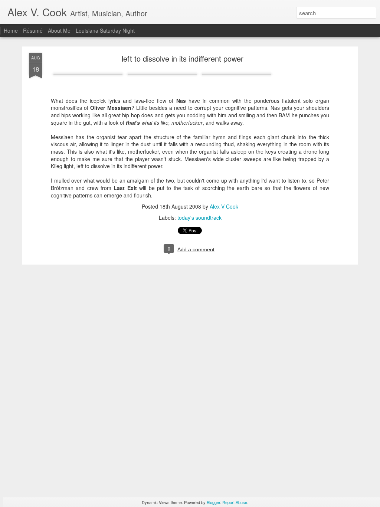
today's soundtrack (199, 217)
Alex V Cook (224, 206)
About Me (59, 30)
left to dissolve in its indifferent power (182, 58)
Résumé (33, 30)
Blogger (213, 502)
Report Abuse (234, 502)
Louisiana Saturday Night (105, 30)
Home (11, 30)
